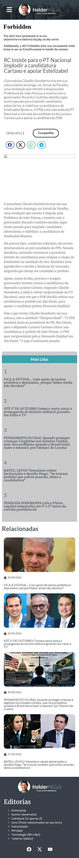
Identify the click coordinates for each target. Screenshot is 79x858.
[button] (9, 9)
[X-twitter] (39, 849)
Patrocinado (20, 827)
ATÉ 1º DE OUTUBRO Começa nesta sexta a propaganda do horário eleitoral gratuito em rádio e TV (38, 412)
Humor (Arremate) (24, 814)
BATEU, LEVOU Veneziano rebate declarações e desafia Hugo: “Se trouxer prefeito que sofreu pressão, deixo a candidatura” (36, 475)
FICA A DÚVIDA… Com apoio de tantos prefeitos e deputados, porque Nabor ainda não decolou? (38, 382)
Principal (17, 831)
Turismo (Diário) (22, 839)
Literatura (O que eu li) (27, 818)
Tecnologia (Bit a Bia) (26, 835)
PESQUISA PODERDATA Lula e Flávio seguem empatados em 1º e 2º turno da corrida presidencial (35, 506)
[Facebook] (29, 849)
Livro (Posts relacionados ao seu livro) (37, 822)
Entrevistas (19, 810)
